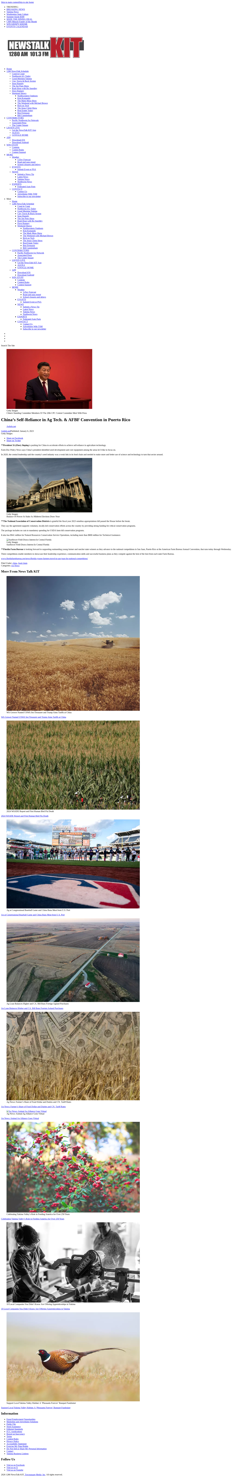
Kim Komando (23, 98)
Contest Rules (18, 150)
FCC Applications (14, 1431)
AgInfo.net (5, 431)
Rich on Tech (23, 105)
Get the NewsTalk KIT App (24, 130)
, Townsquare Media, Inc (34, 1474)
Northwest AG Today (21, 76)
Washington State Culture (17, 14)
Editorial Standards (15, 1429)
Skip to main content (10, 2)
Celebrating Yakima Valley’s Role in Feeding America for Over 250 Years (32, 1219)
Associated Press (19, 123)
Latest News (22, 177)
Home (9, 69)
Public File (11, 1424)
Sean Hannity (18, 83)
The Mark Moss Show (27, 101)
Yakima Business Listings (18, 1453)
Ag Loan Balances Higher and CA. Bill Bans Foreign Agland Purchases (32, 1008)
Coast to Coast (18, 74)
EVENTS (16, 167)
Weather (15, 157)
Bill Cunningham (24, 115)
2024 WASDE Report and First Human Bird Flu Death (24, 816)
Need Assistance (14, 1426)
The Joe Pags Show (20, 86)
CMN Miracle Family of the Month (22, 21)
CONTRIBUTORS (15, 118)
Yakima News (13, 12)
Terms (9, 1436)
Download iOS (18, 140)
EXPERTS (16, 184)
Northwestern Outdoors (27, 96)
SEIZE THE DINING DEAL (19, 19)
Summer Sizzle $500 (15, 17)
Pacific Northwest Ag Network (25, 120)
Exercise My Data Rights (17, 1446)
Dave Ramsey (18, 91)
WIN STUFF (12, 145)
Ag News (15, 565)
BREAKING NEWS (16, 9)
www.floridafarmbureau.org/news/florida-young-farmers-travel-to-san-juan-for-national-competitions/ (44, 558)
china (15, 563)
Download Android (20, 142)
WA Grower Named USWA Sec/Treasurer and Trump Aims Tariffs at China (33, 717)
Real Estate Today (25, 110)
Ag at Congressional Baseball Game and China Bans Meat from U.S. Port (33, 915)
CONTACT (17, 189)
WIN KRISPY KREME (17, 24)
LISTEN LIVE (13, 128)
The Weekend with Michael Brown (32, 103)
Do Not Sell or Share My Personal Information (27, 1449)
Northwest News (24, 182)
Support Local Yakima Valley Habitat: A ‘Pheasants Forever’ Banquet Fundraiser (35, 1408)
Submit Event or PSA (26, 169)
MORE (10, 155)
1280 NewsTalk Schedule (18, 71)
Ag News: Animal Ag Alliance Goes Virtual (20, 1118)
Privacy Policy (13, 1441)
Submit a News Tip (25, 174)
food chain (22, 563)
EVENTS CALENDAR (17, 26)
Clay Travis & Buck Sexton (24, 81)
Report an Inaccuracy (16, 1434)
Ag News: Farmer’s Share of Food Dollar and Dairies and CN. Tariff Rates (33, 1106)
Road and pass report (26, 162)
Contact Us (22, 191)
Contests (15, 147)
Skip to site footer (26, 2)
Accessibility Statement (17, 1444)
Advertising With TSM (27, 194)
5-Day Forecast (24, 159)
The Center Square (20, 125)
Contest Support (19, 152)
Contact (10, 1451)
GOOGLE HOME (20, 135)
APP (9, 137)
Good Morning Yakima (22, 78)
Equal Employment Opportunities (21, 1419)
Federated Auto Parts (26, 186)
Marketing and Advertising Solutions (22, 1422)
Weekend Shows (19, 93)
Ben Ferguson (23, 113)
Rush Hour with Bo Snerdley (24, 88)
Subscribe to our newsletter (29, 196)
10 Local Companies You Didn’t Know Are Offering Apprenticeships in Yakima (35, 1309)
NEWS (15, 172)
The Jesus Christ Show (27, 108)
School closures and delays (29, 164)
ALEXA (16, 132)
